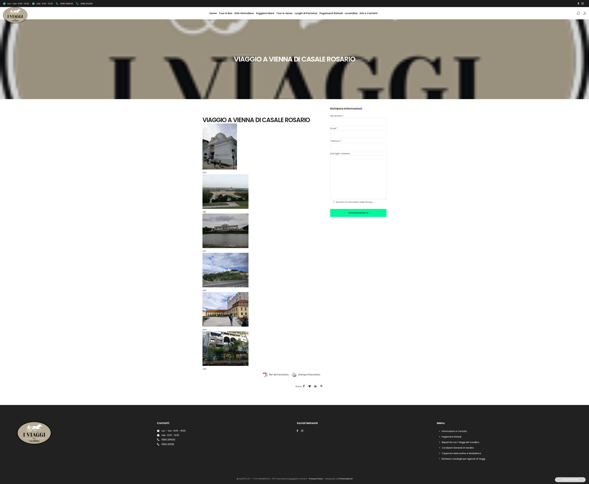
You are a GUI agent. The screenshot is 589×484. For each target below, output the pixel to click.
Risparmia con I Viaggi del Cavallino (460, 442)
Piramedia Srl (346, 478)
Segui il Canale (570, 479)
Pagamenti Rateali (451, 436)
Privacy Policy (316, 478)
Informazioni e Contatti (454, 431)
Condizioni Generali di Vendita (458, 447)
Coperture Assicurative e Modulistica (461, 453)
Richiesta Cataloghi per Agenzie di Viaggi (463, 458)
